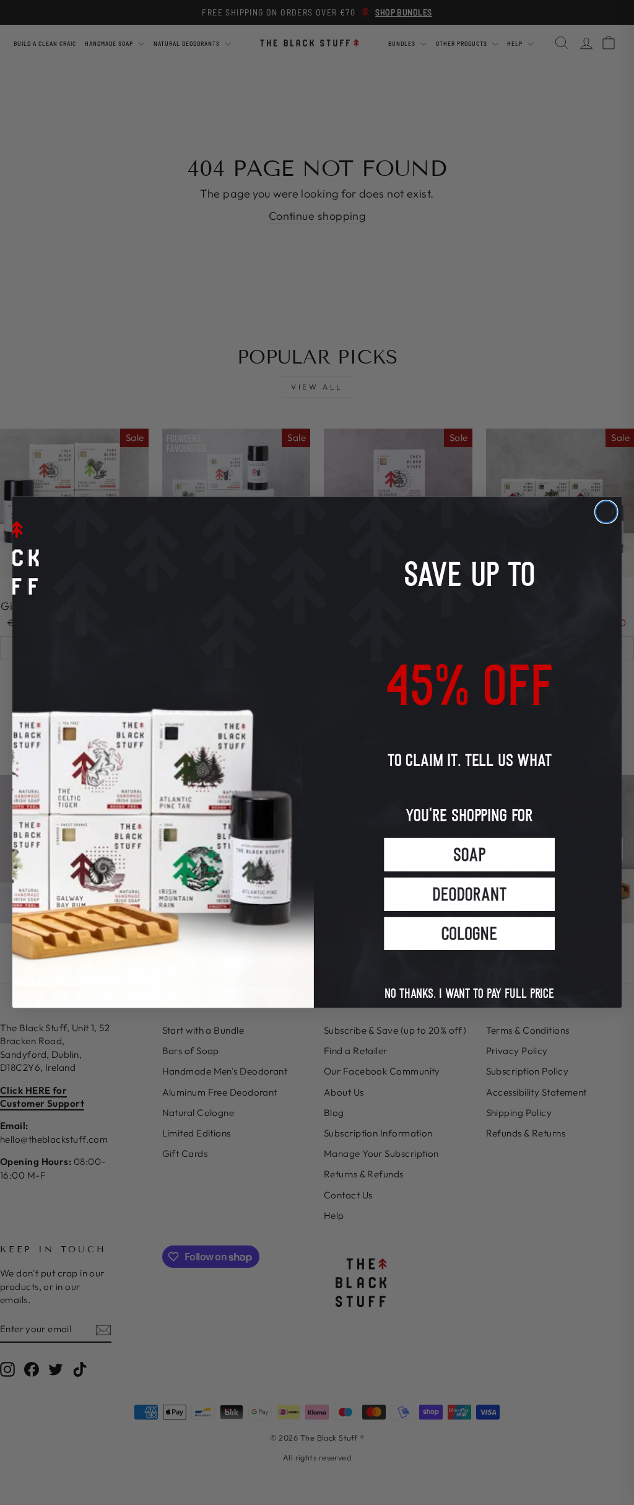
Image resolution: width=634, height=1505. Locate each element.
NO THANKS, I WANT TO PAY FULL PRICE (469, 981)
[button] (469, 854)
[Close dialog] (606, 512)
